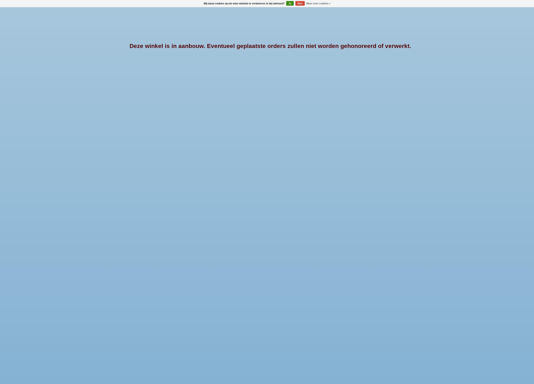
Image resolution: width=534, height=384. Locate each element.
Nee (300, 3)
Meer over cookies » (318, 3)
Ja (289, 3)
